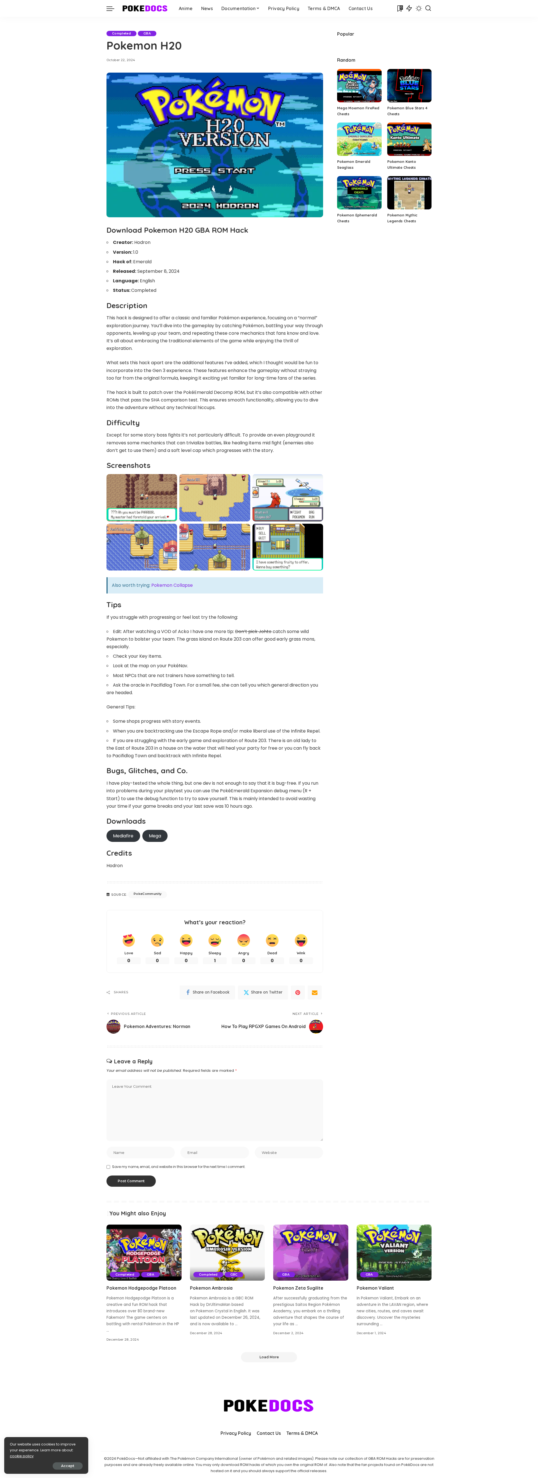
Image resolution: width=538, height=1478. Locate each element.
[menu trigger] (113, 8)
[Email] (315, 992)
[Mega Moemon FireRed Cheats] (359, 85)
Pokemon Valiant (375, 1288)
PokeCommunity (147, 894)
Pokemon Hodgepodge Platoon (141, 1288)
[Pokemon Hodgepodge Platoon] (144, 1253)
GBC (234, 1274)
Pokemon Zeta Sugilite (298, 1288)
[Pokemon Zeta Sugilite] (310, 1253)
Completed (121, 33)
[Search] (428, 8)
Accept (67, 1466)
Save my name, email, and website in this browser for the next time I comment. (178, 1166)
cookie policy (22, 1456)
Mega (155, 836)
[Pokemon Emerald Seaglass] (359, 139)
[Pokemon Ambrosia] (227, 1253)
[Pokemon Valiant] (394, 1253)
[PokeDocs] (145, 8)
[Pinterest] (298, 992)
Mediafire (123, 836)
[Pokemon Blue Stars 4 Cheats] (409, 85)
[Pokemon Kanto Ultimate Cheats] (409, 139)
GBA (147, 33)
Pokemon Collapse (172, 585)
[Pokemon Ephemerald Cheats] (359, 192)
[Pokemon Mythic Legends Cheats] (409, 192)
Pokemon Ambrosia (211, 1288)
